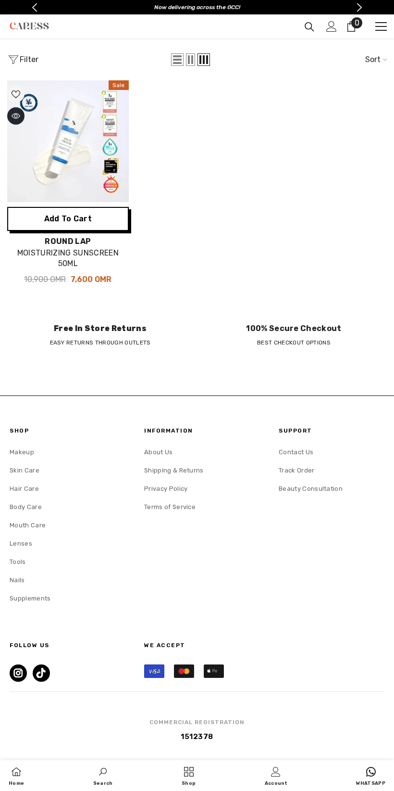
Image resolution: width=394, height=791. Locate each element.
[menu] (381, 26)
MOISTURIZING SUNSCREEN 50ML (68, 258)
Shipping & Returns (174, 470)
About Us (158, 452)
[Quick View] (16, 116)
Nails (17, 580)
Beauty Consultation (311, 488)
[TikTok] (41, 673)
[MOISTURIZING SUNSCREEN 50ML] (68, 141)
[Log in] (331, 26)
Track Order (297, 470)
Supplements (30, 598)
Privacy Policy (165, 488)
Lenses (21, 543)
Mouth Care (28, 525)
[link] (100, 335)
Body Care (26, 506)
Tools (18, 561)
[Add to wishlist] (16, 93)
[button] (177, 59)
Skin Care (24, 470)
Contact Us (296, 452)
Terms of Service (170, 506)
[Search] (309, 27)
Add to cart (68, 218)
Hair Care (24, 488)
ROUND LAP (68, 241)
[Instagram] (18, 673)
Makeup (22, 452)
